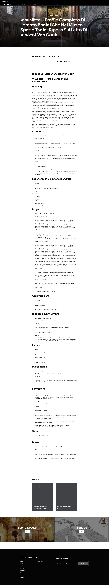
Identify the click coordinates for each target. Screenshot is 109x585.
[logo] (7, 3)
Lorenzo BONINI (40, 234)
